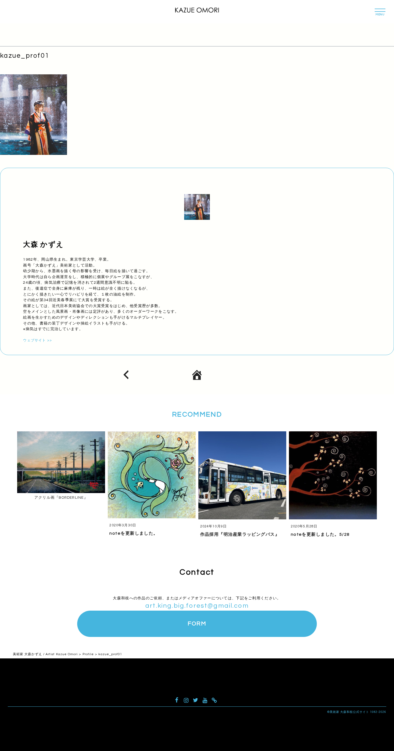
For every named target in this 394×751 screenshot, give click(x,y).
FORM (197, 624)
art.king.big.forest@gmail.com (197, 605)
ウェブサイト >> (37, 340)
